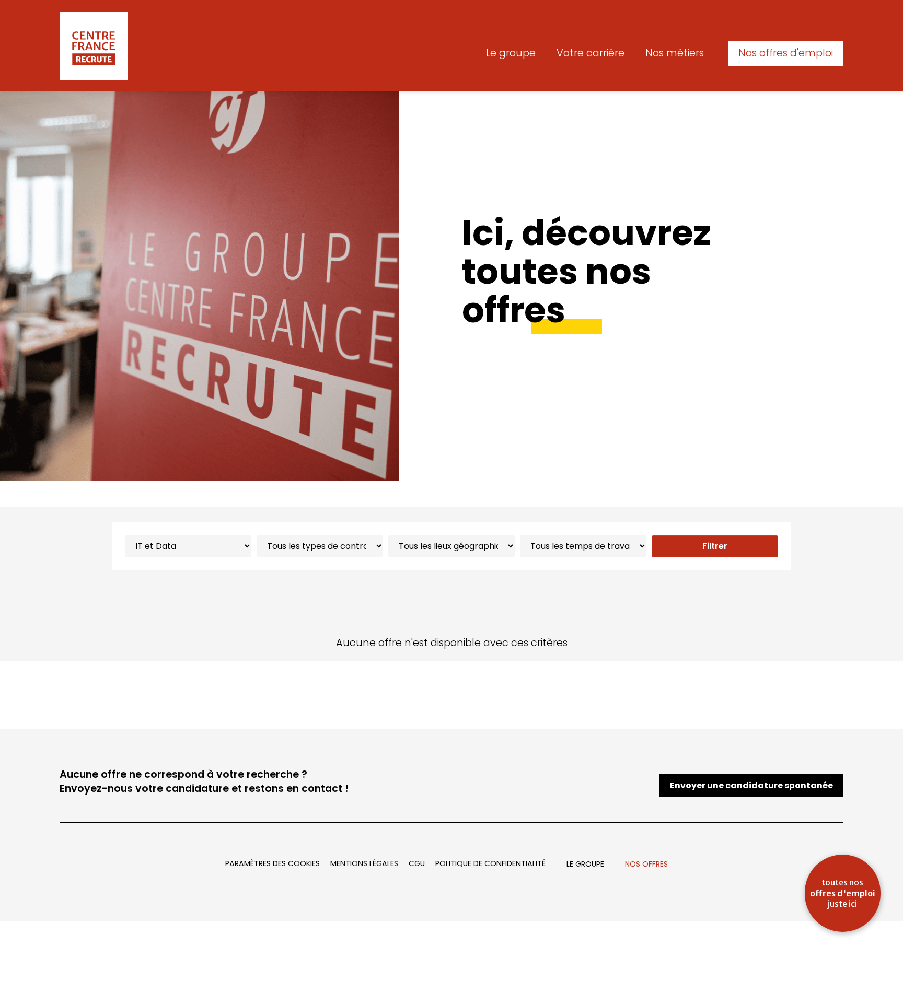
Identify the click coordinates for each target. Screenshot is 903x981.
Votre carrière (590, 53)
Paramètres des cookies (272, 863)
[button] (785, 53)
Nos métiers (674, 53)
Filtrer (714, 546)
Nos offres (646, 864)
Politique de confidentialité (490, 863)
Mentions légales (364, 863)
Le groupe (511, 53)
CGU (417, 863)
